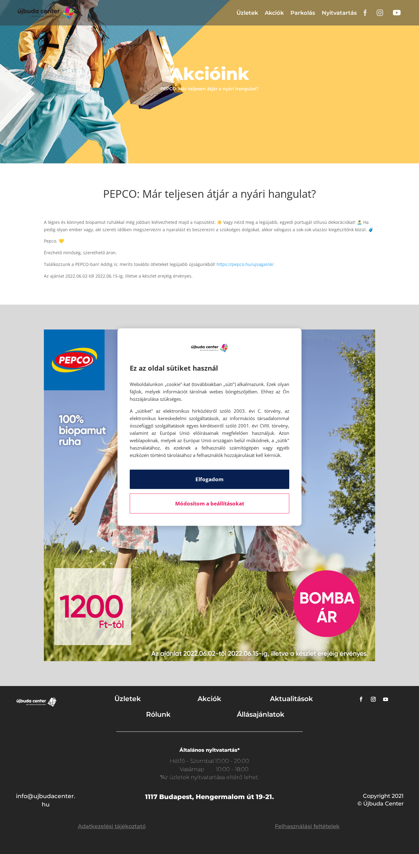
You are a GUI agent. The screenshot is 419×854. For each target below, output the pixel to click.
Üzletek (247, 13)
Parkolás (302, 13)
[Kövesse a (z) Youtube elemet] (385, 699)
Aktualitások (291, 699)
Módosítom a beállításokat (209, 503)
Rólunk (158, 714)
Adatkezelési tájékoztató (112, 826)
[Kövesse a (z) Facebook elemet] (361, 699)
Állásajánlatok (260, 714)
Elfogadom (209, 479)
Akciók (274, 13)
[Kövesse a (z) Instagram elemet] (373, 699)
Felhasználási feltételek (307, 826)
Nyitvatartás (339, 13)
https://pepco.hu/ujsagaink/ (245, 264)
